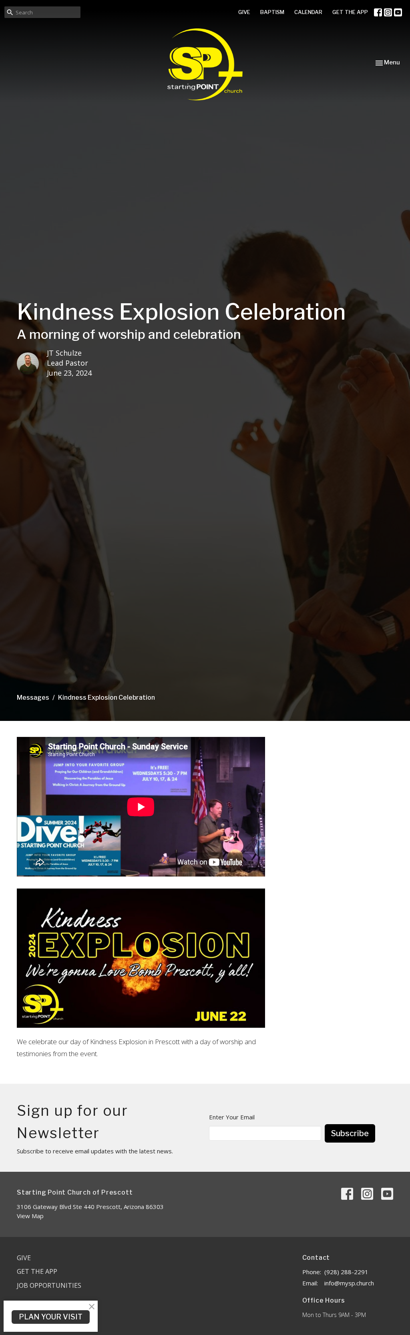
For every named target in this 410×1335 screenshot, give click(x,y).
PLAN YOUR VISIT (50, 1317)
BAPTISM (272, 12)
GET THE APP (350, 12)
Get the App (37, 1271)
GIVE (244, 12)
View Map (30, 1216)
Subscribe (350, 1133)
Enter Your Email (232, 1117)
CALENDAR (308, 12)
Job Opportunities (49, 1285)
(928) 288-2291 (346, 1272)
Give (24, 1257)
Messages (33, 697)
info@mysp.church (349, 1283)
